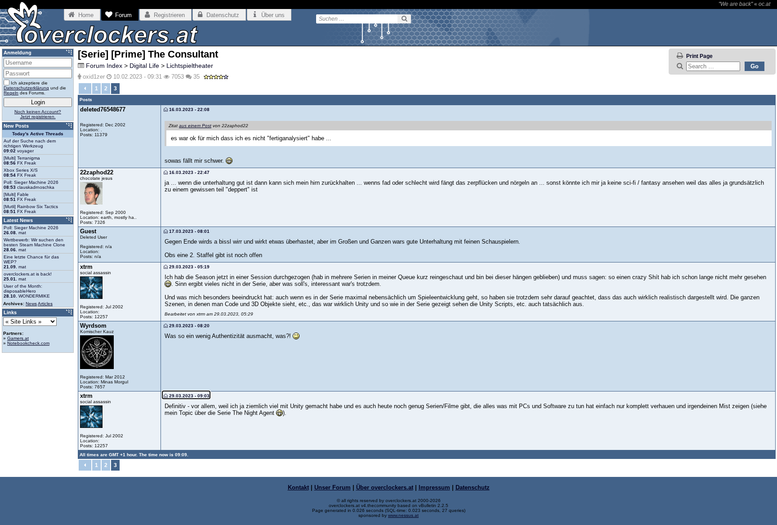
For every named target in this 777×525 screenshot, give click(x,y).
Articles (45, 303)
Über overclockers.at (384, 487)
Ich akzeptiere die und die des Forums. (35, 87)
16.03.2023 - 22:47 (189, 172)
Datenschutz (472, 487)
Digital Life (144, 65)
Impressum (434, 487)
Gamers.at (18, 338)
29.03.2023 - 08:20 (189, 325)
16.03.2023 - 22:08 (189, 109)
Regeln (11, 92)
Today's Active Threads (37, 133)
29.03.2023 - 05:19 (189, 266)
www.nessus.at (403, 515)
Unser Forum (332, 487)
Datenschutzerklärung (26, 87)
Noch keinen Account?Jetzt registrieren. (37, 114)
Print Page (699, 56)
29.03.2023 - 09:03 (189, 395)
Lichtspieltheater (189, 65)
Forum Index (104, 65)
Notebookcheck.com (28, 343)
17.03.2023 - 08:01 (189, 231)
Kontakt (298, 487)
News (31, 303)
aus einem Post (195, 125)
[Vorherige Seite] (85, 88)
